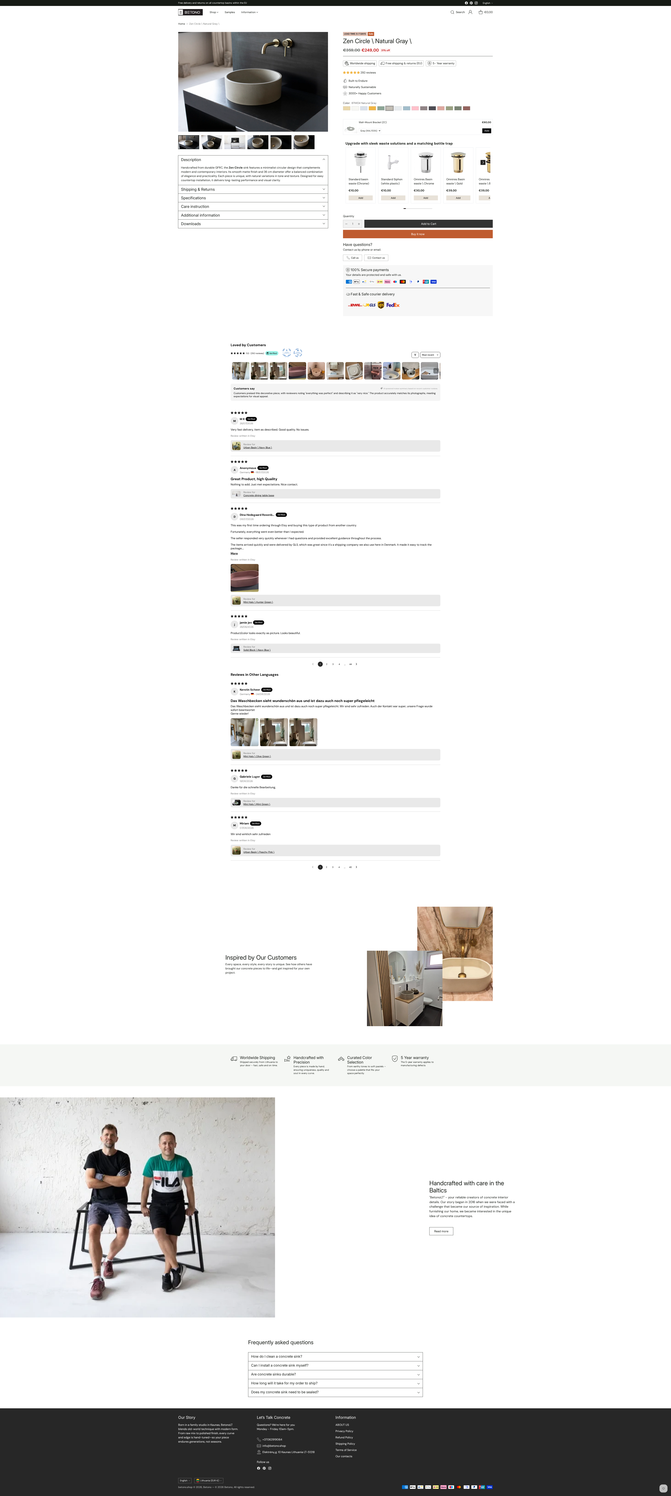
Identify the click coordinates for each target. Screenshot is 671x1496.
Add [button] (486, 130)
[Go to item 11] (429, 371)
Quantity (348, 216)
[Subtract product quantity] (346, 224)
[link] (351, 127)
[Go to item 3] (278, 371)
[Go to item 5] (316, 371)
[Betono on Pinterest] (471, 3)
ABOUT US (342, 1425)
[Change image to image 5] (280, 142)
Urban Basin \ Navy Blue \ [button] (257, 447)
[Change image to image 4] (257, 142)
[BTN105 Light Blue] (398, 108)
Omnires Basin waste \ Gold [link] (455, 181)
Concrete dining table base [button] (258, 495)
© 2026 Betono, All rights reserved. (235, 1487)
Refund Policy (344, 1437)
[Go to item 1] (241, 371)
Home (181, 23)
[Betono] (190, 12)
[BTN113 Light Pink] (415, 108)
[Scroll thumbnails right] (436, 371)
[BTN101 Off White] (355, 108)
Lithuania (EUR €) (209, 1480)
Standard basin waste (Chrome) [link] (359, 181)
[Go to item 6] (335, 371)
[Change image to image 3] (234, 142)
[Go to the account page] (470, 12)
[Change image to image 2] (211, 142)
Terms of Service (346, 1450)
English (486, 3)
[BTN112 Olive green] (449, 108)
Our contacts (344, 1456)
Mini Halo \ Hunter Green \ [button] (258, 602)
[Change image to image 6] (304, 142)
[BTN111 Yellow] (372, 108)
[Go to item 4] (297, 371)
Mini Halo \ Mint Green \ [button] (256, 804)
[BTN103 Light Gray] (363, 108)
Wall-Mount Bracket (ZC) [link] (373, 122)
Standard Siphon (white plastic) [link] (391, 181)
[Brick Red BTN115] (466, 108)
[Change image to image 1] (188, 142)
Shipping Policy (345, 1444)
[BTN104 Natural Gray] (389, 108)
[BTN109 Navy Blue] (406, 108)
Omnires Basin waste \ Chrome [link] (424, 181)
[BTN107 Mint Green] (381, 108)
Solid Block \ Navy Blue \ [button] (256, 649)
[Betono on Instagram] (476, 3)
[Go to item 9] (392, 371)
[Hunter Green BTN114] (458, 108)
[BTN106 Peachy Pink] (441, 108)
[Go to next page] (357, 664)
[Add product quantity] (359, 224)
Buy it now (418, 234)
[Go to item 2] (259, 371)
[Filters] (415, 355)
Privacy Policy (344, 1431)
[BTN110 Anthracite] (432, 108)
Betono (207, 1487)
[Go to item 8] (373, 371)
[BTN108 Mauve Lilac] (423, 108)
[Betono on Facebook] (466, 3)
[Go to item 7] (354, 371)
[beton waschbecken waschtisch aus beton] (253, 82)
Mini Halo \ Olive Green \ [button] (257, 756)
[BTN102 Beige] (346, 108)
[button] (351, 72)
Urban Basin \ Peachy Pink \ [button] (258, 852)
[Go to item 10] (410, 371)
